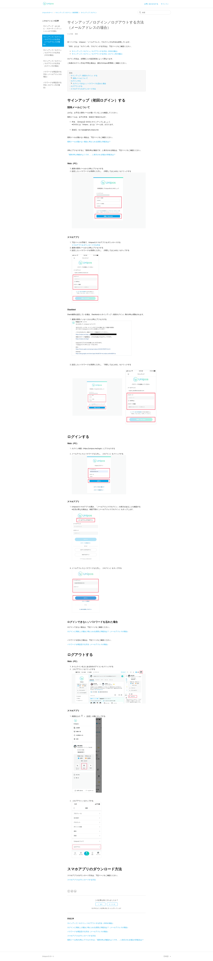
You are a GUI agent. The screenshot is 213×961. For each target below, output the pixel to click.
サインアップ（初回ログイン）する (84, 76)
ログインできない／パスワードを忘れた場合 (89, 84)
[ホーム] (48, 5)
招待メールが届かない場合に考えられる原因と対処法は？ (89, 142)
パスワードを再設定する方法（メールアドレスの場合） (52, 74)
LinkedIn (75, 891)
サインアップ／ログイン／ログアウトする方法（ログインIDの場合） (52, 63)
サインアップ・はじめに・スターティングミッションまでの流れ (52, 28)
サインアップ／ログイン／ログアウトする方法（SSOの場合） (52, 52)
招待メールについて (80, 78)
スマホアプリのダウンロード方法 (83, 89)
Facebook (68, 891)
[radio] (100, 904)
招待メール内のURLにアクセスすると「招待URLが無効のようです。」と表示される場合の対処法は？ (105, 940)
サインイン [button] (165, 4)
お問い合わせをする (151, 4)
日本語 (166, 956)
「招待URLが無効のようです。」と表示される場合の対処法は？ (91, 155)
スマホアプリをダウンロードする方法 (86, 245)
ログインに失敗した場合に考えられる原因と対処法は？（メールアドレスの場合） (98, 631)
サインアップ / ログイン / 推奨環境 (66, 12)
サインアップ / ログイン (89, 12)
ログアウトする (76, 86)
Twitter (72, 891)
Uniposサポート (47, 12)
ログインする (76, 81)
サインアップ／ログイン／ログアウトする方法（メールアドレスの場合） (52, 40)
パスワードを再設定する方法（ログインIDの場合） (52, 85)
